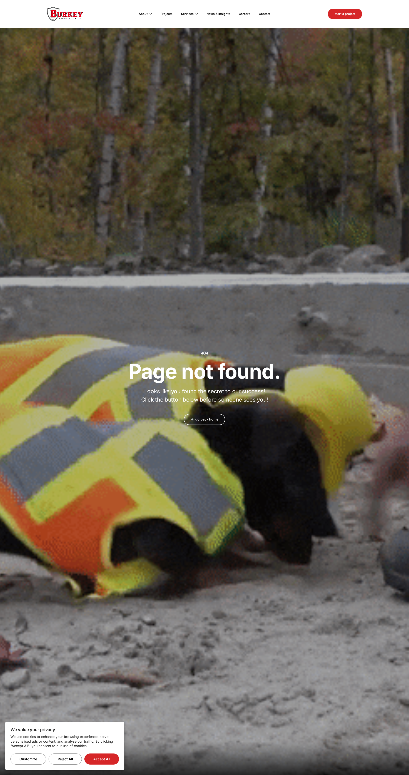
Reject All (65, 759)
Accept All (101, 759)
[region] (64, 746)
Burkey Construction (65, 14)
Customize (28, 759)
